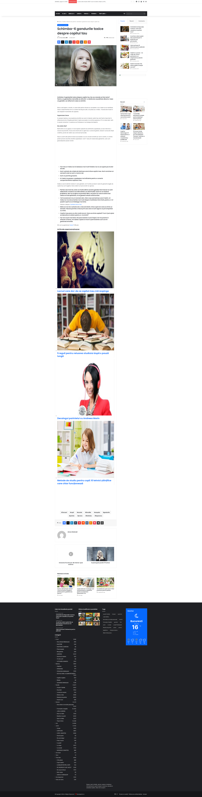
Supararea (99, 516)
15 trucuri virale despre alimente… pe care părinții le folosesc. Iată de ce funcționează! (139, 134)
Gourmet (59, 690)
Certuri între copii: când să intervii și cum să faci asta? (125, 115)
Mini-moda (60, 772)
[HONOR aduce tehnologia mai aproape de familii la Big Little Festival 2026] (89, 623)
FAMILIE (86, 13)
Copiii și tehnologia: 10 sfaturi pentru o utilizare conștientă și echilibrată (125, 135)
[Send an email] (66, 37)
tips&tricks (105, 630)
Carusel (64, 512)
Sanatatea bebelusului (62, 682)
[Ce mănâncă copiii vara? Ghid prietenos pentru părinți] (105, 582)
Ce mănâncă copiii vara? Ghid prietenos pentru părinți (105, 589)
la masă (109, 624)
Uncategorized (59, 777)
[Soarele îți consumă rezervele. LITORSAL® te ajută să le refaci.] (82, 615)
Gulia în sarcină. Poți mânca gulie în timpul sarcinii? (136, 65)
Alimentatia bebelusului (63, 671)
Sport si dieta (60, 718)
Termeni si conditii (123, 794)
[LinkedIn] (66, 42)
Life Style (58, 752)
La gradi (59, 743)
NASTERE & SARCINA (62, 646)
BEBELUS (71, 13)
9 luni (57, 639)
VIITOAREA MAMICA (62, 661)
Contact (145, 794)
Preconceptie (60, 649)
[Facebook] (58, 42)
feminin (121, 619)
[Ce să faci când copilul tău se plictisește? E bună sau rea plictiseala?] (124, 38)
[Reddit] (77, 42)
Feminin (58, 702)
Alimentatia (60, 668)
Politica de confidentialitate (135, 794)
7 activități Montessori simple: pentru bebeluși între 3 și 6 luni (138, 116)
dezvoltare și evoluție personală (110, 619)
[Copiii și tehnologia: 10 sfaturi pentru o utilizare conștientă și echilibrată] (126, 126)
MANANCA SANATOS (63, 750)
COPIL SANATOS (61, 733)
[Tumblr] (70, 42)
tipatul (71, 225)
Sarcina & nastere (61, 656)
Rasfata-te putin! (61, 716)
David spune (60, 735)
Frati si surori (60, 740)
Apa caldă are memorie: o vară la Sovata (87, 1)
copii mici (120, 614)
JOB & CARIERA (61, 711)
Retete (58, 680)
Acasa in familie (61, 687)
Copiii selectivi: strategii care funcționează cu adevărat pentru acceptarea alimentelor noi (85, 591)
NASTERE (59, 644)
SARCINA (59, 654)
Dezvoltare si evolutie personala (65, 704)
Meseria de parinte (71, 21)
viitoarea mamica (113, 630)
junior (104, 624)
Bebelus (58, 663)
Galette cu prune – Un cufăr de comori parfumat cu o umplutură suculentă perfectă (136, 56)
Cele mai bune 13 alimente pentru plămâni (137, 46)
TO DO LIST (60, 659)
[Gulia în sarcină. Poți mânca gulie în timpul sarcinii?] (124, 66)
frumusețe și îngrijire (107, 622)
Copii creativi (60, 762)
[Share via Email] (98, 522)
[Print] (102, 522)
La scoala (59, 747)
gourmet (116, 622)
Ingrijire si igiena (61, 677)
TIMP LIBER (102, 13)
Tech (57, 755)
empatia (97, 512)
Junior (57, 725)
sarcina (120, 627)
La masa (59, 745)
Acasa (58, 728)
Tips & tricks (60, 721)
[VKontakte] (81, 42)
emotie (80, 512)
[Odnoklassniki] (85, 42)
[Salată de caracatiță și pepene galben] (82, 619)
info (121, 622)
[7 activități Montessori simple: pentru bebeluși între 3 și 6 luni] (139, 109)
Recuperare (60, 651)
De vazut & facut (61, 769)
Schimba (89, 516)
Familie (64, 21)
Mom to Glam (60, 713)
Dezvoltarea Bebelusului (63, 641)
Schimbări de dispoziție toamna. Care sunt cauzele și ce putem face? (137, 29)
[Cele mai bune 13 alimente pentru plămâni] (124, 48)
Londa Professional (117, 624)
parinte (72, 516)
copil (72, 512)
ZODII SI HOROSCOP (62, 774)
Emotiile (88, 512)
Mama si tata (60, 694)
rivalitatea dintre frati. (76, 204)
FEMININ (93, 13)
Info (57, 723)
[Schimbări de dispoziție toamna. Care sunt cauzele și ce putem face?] (124, 29)
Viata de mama (59, 779)
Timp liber (58, 757)
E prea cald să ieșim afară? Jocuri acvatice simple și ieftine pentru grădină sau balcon (65, 591)
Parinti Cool (60, 699)
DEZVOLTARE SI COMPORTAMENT (66, 673)
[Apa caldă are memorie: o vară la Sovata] (89, 619)
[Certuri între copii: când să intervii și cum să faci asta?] (126, 109)
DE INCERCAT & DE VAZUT (64, 767)
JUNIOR (79, 13)
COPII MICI (60, 730)
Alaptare (59, 666)
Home (59, 21)
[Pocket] (89, 42)
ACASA (58, 13)
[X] (62, 42)
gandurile (107, 512)
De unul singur (60, 738)
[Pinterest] (74, 42)
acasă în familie (106, 614)
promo (80, 516)
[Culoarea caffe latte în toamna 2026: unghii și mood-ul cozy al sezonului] (96, 615)
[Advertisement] (86, 92)
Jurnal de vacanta (61, 692)
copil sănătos (106, 616)
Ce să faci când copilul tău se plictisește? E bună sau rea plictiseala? (136, 38)
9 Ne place (60, 760)
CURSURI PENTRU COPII (63, 765)
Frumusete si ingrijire (62, 708)
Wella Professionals (107, 632)
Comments (142, 21)
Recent (132, 21)
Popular (122, 21)
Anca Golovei (63, 37)
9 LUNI (64, 13)
